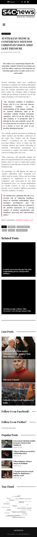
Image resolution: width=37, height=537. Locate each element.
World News (6, 33)
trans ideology (21, 230)
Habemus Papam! (11, 379)
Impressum (18, 530)
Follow (17, 2)
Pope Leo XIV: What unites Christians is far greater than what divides (17, 354)
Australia (11, 227)
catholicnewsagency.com (24, 220)
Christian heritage (23, 227)
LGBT (4, 230)
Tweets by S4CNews (8, 428)
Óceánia (11, 230)
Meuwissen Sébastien (11, 52)
